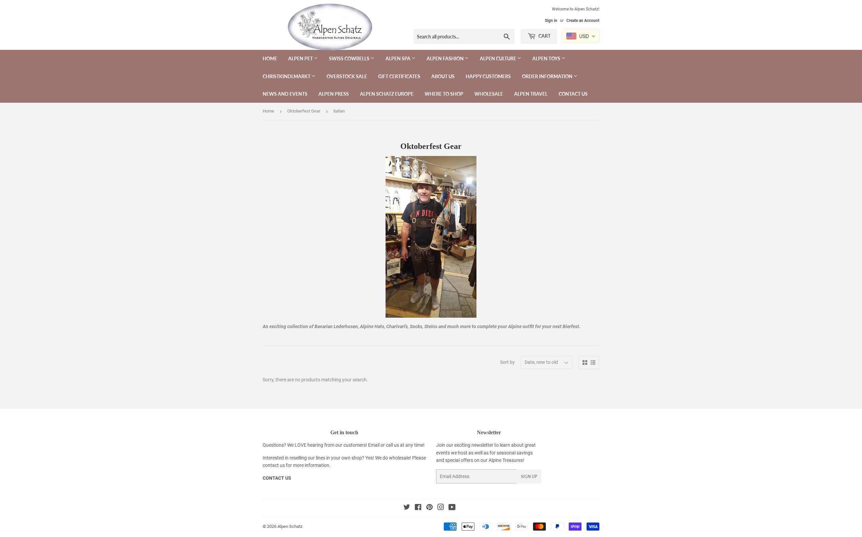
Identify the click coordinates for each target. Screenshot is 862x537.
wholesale (399, 458)
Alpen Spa (398, 58)
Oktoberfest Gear (303, 111)
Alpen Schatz (289, 526)
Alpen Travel (531, 94)
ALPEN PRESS (334, 94)
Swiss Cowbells (349, 58)
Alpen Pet (301, 58)
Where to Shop (444, 94)
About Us (443, 76)
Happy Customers (488, 76)
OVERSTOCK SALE (347, 76)
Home (270, 58)
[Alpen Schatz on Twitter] (406, 508)
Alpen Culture (498, 58)
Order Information (547, 76)
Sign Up (529, 476)
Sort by (507, 362)
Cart (544, 36)
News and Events (285, 94)
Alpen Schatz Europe (386, 94)
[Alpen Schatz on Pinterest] (429, 508)
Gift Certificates (399, 76)
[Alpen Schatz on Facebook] (418, 508)
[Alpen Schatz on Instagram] (440, 508)
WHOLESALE (488, 94)
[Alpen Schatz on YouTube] (452, 508)
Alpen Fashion (446, 58)
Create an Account (582, 20)
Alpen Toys (546, 58)
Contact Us (573, 94)
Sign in (551, 20)
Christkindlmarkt (287, 76)
